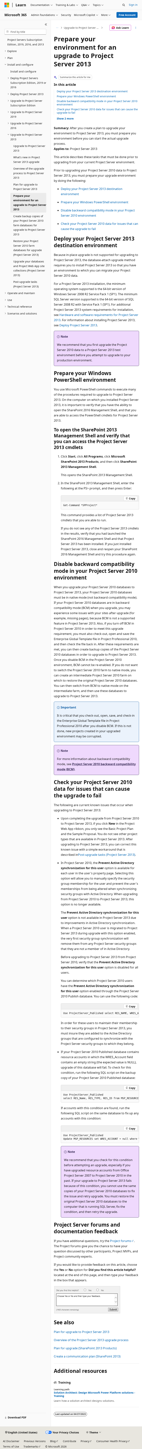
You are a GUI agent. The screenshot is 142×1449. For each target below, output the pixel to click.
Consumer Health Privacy (111, 1441)
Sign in (133, 4)
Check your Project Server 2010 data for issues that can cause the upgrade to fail (97, 110)
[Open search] (123, 5)
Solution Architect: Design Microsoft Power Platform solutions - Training (94, 1394)
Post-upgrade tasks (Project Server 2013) (106, 855)
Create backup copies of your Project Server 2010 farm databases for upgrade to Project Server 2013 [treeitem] (29, 225)
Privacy (85, 1441)
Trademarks (30, 1446)
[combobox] (25, 32)
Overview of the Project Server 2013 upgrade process (91, 1340)
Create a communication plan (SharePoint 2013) (87, 1356)
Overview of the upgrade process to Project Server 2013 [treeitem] (28, 173)
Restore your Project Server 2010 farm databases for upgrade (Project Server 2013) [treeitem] (27, 247)
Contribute (69, 1441)
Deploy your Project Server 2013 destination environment (92, 91)
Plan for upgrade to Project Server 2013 (81, 1332)
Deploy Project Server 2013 (78, 325)
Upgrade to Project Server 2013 (82, 27)
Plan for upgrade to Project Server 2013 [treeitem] (25, 187)
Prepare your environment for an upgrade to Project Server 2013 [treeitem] (29, 202)
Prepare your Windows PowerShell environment (86, 96)
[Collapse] (46, 24)
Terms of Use (11, 1446)
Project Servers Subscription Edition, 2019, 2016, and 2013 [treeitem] (25, 42)
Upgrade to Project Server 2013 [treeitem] (29, 148)
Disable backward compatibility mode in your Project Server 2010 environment (97, 102)
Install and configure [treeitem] (23, 71)
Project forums (120, 1241)
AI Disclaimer (11, 1441)
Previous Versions (35, 1441)
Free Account (127, 15)
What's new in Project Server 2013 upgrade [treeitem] (26, 159)
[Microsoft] (6, 5)
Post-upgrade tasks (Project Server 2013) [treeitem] (26, 284)
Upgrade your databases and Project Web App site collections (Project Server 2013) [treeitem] (29, 268)
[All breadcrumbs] (57, 28)
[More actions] (136, 28)
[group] (100, 1013)
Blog (53, 1441)
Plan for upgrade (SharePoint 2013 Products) (85, 1348)
